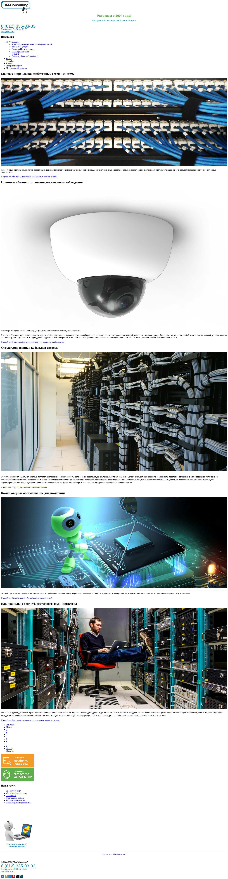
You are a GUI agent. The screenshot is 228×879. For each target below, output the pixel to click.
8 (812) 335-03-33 (18, 26)
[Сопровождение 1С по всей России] (17, 849)
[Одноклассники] (6, 876)
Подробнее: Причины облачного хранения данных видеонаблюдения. (32, 342)
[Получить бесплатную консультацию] (17, 780)
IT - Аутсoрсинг (13, 791)
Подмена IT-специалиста (23, 49)
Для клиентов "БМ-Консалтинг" (114, 854)
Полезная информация (16, 68)
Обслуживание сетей (15, 800)
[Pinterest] (13, 876)
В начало (10, 725)
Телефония (11, 795)
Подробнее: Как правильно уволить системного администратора (30, 720)
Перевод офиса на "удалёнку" (25, 56)
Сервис (9, 63)
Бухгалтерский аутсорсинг (18, 803)
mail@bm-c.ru (7, 32)
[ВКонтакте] (2, 876)
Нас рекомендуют (14, 66)
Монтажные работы (15, 798)
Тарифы (10, 61)
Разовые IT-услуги (20, 47)
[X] (17, 876)
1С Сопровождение (20, 51)
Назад (9, 727)
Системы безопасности (16, 793)
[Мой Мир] (10, 876)
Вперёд (9, 748)
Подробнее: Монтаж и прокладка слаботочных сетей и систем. (29, 177)
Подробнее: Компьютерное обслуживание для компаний (26, 598)
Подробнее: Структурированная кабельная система (24, 487)
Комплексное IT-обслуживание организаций (32, 44)
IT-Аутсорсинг (13, 42)
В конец (10, 751)
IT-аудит (15, 54)
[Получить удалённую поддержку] (17, 767)
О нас (8, 58)
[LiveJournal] (21, 876)
